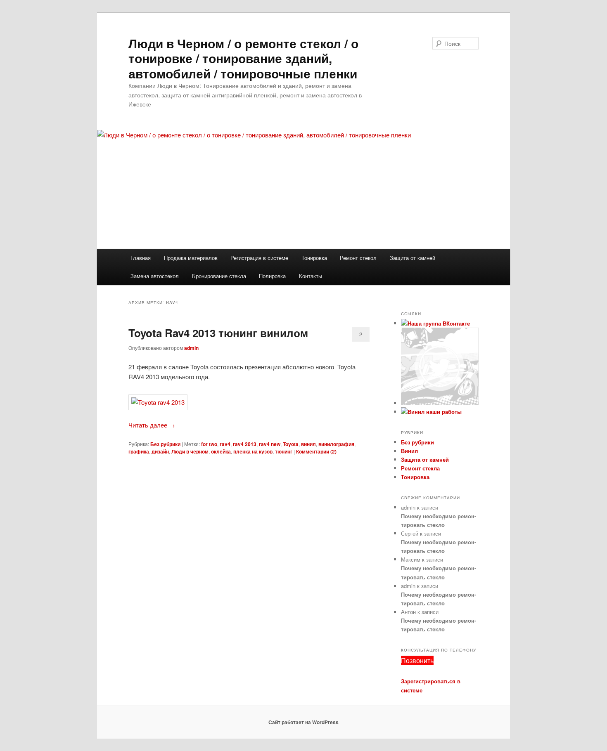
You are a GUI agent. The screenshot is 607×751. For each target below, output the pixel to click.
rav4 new (269, 444)
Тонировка (314, 258)
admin (191, 348)
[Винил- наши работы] (431, 412)
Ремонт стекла (420, 468)
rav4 (225, 444)
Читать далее (151, 424)
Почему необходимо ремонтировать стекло (438, 520)
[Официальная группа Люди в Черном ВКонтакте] (435, 323)
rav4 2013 (244, 444)
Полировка (272, 276)
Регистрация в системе (259, 258)
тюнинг (283, 451)
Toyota (291, 444)
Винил (409, 451)
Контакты (310, 276)
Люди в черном (190, 451)
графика (138, 451)
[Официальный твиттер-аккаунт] (440, 403)
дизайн (160, 451)
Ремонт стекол (358, 258)
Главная (140, 258)
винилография (336, 444)
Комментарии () (316, 451)
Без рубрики (165, 444)
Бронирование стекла (219, 276)
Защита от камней (412, 258)
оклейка (221, 451)
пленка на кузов (253, 451)
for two (209, 444)
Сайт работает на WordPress (303, 722)
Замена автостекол (154, 276)
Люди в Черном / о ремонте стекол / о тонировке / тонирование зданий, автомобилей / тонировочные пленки (243, 58)
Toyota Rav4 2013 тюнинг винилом (218, 332)
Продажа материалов (191, 258)
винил (308, 444)
